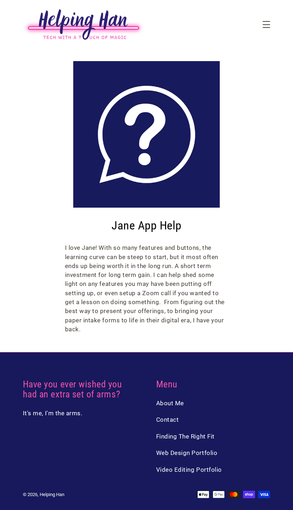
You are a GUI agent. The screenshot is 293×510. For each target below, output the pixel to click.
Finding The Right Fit (185, 436)
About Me (170, 403)
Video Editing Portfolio (189, 469)
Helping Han (52, 494)
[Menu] (266, 24)
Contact (167, 419)
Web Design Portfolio (187, 452)
